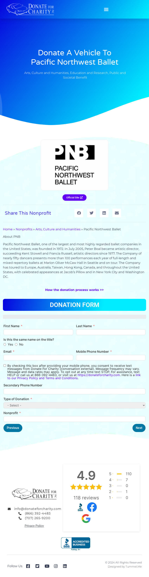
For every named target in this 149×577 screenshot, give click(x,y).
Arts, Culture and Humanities (46, 73)
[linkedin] (66, 566)
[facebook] (29, 566)
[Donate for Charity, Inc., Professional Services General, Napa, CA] (75, 544)
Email (7, 351)
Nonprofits (24, 229)
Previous (13, 428)
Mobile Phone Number (92, 351)
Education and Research (89, 73)
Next (139, 428)
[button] (106, 9)
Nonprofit (10, 413)
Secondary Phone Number (22, 385)
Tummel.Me (134, 566)
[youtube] (48, 566)
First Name (11, 326)
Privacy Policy (34, 526)
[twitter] (39, 566)
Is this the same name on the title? (28, 339)
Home (8, 229)
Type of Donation (16, 399)
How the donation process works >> (74, 290)
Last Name (84, 326)
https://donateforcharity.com (99, 375)
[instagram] (57, 566)
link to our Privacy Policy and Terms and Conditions (74, 376)
